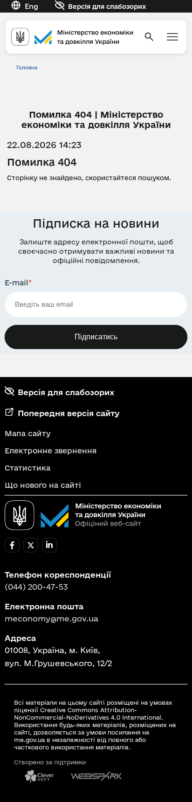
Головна (26, 67)
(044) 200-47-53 (36, 586)
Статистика (27, 468)
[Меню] (172, 36)
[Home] (72, 37)
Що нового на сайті (43, 485)
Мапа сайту (28, 433)
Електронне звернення (51, 450)
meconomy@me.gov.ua (51, 618)
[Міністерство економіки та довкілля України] (83, 515)
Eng (31, 6)
